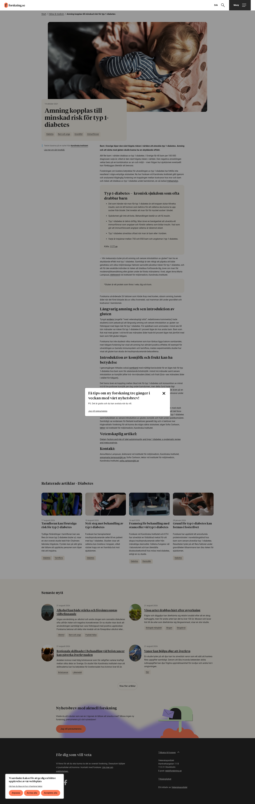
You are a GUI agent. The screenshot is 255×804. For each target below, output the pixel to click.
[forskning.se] (12, 5)
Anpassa (16, 793)
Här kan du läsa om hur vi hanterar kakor (25, 786)
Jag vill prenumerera (97, 411)
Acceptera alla (50, 793)
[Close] (164, 393)
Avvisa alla (32, 793)
